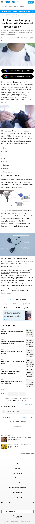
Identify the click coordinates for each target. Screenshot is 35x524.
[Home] (12, 2)
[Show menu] (2, 2)
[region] (17, 429)
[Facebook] (2, 502)
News (2, 389)
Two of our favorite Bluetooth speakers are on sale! (17, 373)
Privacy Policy (17, 492)
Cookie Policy (17, 497)
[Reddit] (33, 502)
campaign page (18, 285)
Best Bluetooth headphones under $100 (17, 363)
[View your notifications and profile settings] (32, 417)
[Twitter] (25, 502)
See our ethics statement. (17, 16)
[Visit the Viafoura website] (30, 453)
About (18, 463)
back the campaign (8, 280)
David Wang (6, 38)
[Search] (3, 6)
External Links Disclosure (17, 488)
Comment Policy (14, 400)
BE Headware (6, 131)
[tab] (6, 417)
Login (30, 2)
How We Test (17, 473)
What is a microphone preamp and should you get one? (17, 343)
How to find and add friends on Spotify (17, 353)
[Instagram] (10, 502)
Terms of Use (17, 483)
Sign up (30, 404)
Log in (26, 404)
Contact (17, 468)
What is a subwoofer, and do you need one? (17, 333)
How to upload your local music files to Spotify (17, 383)
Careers (17, 478)
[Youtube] (17, 502)
